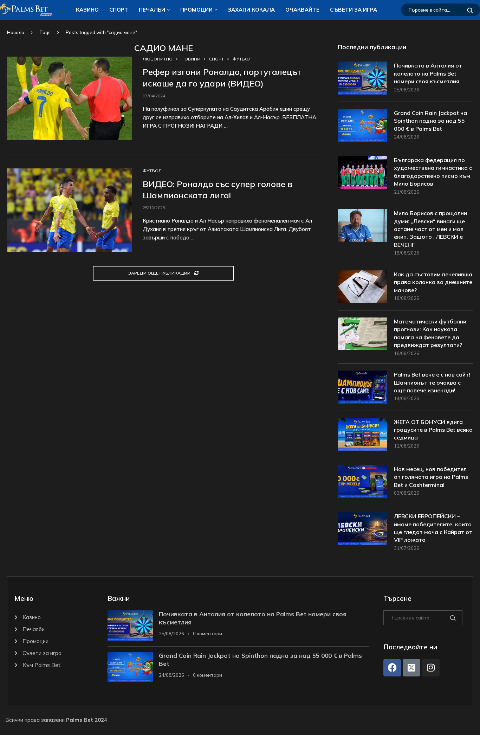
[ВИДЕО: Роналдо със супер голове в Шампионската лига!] (69, 210)
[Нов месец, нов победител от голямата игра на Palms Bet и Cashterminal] (362, 481)
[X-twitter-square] (411, 667)
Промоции (196, 9)
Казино (87, 9)
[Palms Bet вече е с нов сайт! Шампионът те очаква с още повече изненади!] (362, 387)
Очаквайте (302, 9)
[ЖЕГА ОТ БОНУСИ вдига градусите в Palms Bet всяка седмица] (362, 434)
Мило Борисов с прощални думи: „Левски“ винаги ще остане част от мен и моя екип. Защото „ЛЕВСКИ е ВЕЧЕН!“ (430, 229)
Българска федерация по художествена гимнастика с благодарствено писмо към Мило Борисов (433, 171)
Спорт (118, 9)
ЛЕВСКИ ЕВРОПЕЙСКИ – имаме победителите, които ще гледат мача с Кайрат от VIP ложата (433, 528)
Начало (15, 32)
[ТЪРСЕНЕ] (470, 10)
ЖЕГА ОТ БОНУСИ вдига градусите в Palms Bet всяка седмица (433, 429)
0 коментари (207, 633)
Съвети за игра (353, 9)
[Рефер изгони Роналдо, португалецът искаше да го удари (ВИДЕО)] (69, 98)
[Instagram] (431, 667)
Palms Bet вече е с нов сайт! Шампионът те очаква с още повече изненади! (432, 382)
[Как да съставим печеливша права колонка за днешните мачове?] (362, 286)
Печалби (152, 9)
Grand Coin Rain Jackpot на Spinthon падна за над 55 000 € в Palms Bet (430, 120)
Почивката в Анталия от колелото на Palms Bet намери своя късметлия (428, 73)
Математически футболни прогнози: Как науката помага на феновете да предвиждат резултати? (430, 333)
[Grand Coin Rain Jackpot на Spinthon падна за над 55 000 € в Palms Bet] (362, 125)
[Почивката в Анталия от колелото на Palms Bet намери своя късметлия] (362, 78)
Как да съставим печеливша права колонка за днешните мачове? (433, 282)
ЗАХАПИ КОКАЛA (251, 9)
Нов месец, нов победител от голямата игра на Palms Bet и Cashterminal (431, 476)
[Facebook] (392, 667)
